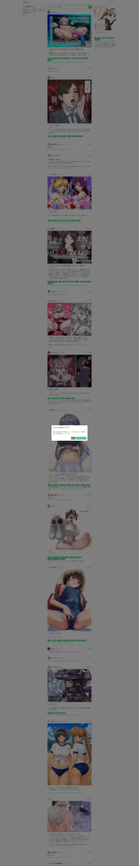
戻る (73, 438)
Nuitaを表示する (81, 438)
